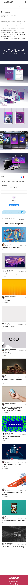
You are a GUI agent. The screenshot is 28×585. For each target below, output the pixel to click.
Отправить (22, 219)
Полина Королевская (10, 296)
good (6, 323)
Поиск (24, 5)
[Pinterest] (23, 177)
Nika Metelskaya (9, 433)
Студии (19, 5)
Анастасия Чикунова (10, 349)
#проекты (4, 276)
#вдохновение (5, 302)
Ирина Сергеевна (9, 543)
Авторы (13, 5)
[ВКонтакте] (21, 177)
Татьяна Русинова (10, 244)
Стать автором (14, 187)
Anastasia (3, 15)
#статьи (3, 249)
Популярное (5, 5)
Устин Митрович (9, 270)
